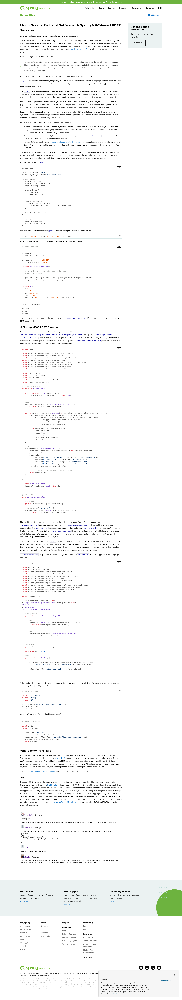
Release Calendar (69, 934)
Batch (22, 949)
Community (88, 923)
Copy (119, 167)
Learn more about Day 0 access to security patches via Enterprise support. (91, 2)
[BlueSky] (159, 968)
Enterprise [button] (150, 8)
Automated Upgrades (91, 941)
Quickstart (45, 926)
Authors (86, 929)
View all (111, 901)
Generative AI (25, 926)
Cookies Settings (166, 981)
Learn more (24, 901)
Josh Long (36, 36)
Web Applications (27, 943)
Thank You (87, 957)
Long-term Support (90, 937)
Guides (44, 929)
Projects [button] (111, 8)
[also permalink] (19, 777)
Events (85, 926)
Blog (64, 931)
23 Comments (72, 36)
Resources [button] (123, 8)
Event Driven (25, 936)
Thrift (63, 758)
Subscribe (138, 43)
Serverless (24, 946)
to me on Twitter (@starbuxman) (66, 802)
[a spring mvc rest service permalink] (19, 327)
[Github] (147, 968)
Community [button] (136, 8)
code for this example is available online (39, 771)
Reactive (23, 933)
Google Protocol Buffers (79, 49)
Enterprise (87, 934)
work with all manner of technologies (65, 142)
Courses (44, 933)
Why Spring (25, 923)
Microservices (25, 929)
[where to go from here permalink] (19, 750)
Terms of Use (24, 975)
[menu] (160, 8)
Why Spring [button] (90, 8)
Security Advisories (69, 944)
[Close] (175, 975)
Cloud (22, 939)
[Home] (36, 8)
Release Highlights (69, 941)
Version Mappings (69, 937)
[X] (153, 968)
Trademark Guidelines (42, 975)
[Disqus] (71, 837)
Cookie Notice (118, 994)
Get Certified (46, 936)
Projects (65, 923)
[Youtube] (141, 968)
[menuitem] (159, 8)
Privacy (31, 975)
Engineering (25, 36)
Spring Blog (27, 15)
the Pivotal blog (53, 785)
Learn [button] (101, 8)
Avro (56, 758)
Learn (43, 923)
